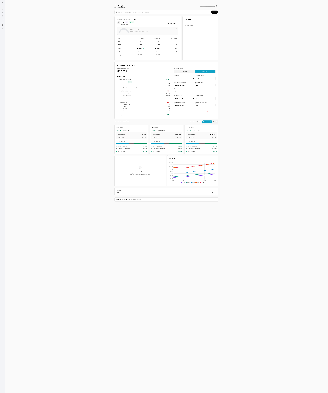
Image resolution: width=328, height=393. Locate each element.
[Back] (118, 22)
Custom (215, 121)
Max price (204, 71)
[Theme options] (216, 6)
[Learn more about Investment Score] (176, 28)
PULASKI (129, 19)
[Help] (2, 9)
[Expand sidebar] (2, 2)
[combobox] (166, 12)
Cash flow (184, 71)
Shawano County (121, 19)
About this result (129, 199)
